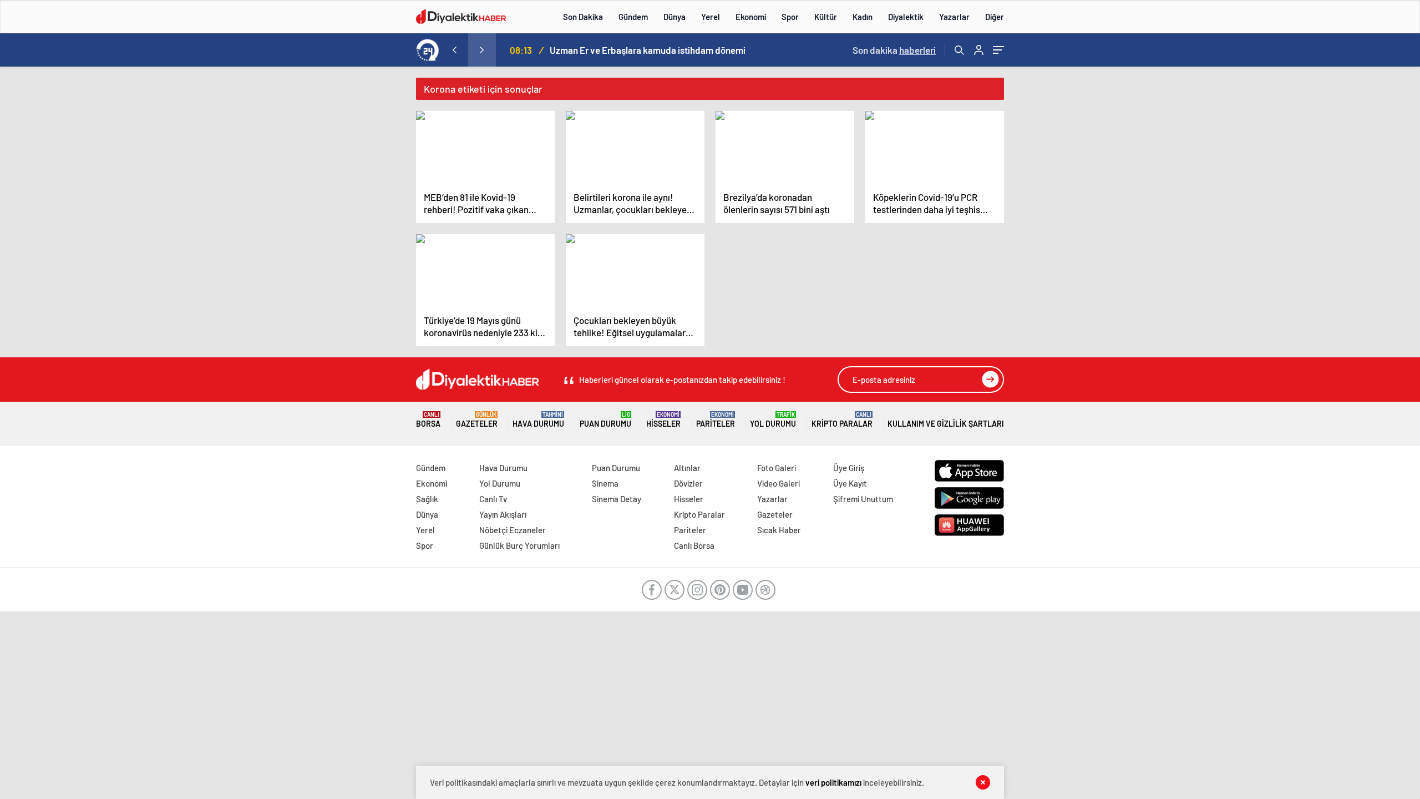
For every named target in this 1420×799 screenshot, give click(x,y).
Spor (790, 17)
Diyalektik (906, 17)
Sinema (605, 483)
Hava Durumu (538, 419)
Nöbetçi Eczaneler (512, 530)
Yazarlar (954, 17)
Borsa (428, 419)
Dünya (674, 17)
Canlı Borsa (694, 545)
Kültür (825, 17)
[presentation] (454, 50)
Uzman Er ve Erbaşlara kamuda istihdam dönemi (648, 49)
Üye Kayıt (850, 483)
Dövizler (688, 483)
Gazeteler (477, 419)
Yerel (710, 17)
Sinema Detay (616, 499)
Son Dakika (583, 17)
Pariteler (715, 419)
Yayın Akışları (502, 514)
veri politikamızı (834, 782)
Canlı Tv (493, 499)
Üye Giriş (848, 468)
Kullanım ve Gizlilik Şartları (946, 423)
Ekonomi (751, 17)
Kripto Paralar (842, 419)
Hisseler (663, 419)
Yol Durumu (773, 419)
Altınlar (687, 468)
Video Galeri (778, 483)
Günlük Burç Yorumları (519, 545)
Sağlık (427, 499)
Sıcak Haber (779, 530)
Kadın (863, 17)
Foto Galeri (776, 468)
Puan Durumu (605, 419)
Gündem (633, 17)
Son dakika (894, 49)
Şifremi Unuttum (863, 499)
